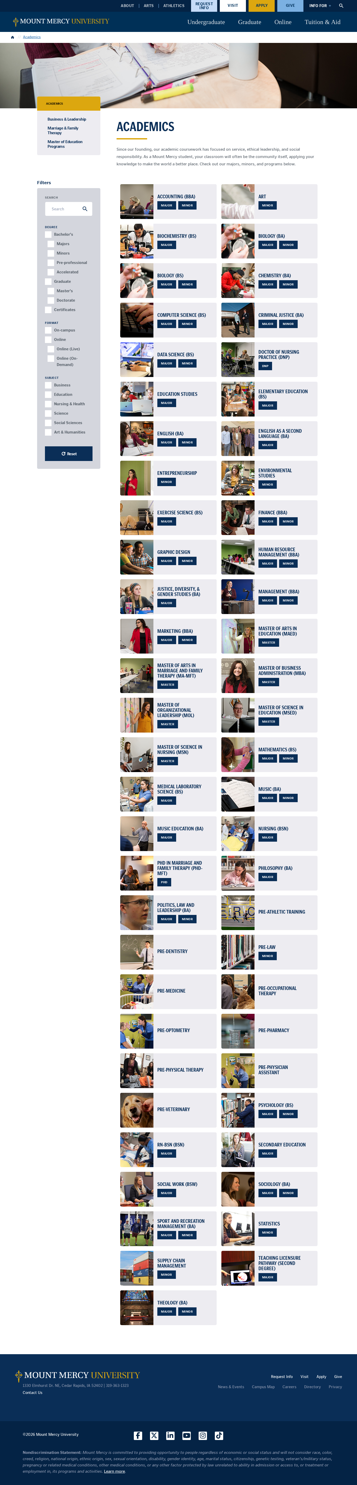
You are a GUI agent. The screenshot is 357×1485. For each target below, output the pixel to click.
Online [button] (283, 22)
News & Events (231, 1387)
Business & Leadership (67, 119)
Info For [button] (318, 5)
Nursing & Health (57, 406)
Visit (233, 5)
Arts (149, 5)
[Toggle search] (341, 5)
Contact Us (32, 1392)
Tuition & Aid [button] (323, 22)
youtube (186, 1436)
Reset (72, 454)
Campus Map (263, 1387)
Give (290, 5)
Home (13, 37)
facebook (138, 1436)
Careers (289, 1387)
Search (51, 197)
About (127, 5)
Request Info (204, 6)
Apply (262, 5)
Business (57, 387)
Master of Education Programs (65, 144)
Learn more (114, 1471)
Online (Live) (60, 351)
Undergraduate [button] (206, 22)
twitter (154, 1436)
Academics (32, 37)
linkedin (170, 1436)
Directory (312, 1387)
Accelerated (60, 274)
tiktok (219, 1436)
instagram (203, 1436)
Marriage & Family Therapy (63, 130)
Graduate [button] (249, 22)
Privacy (335, 1387)
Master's (60, 293)
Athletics (174, 5)
